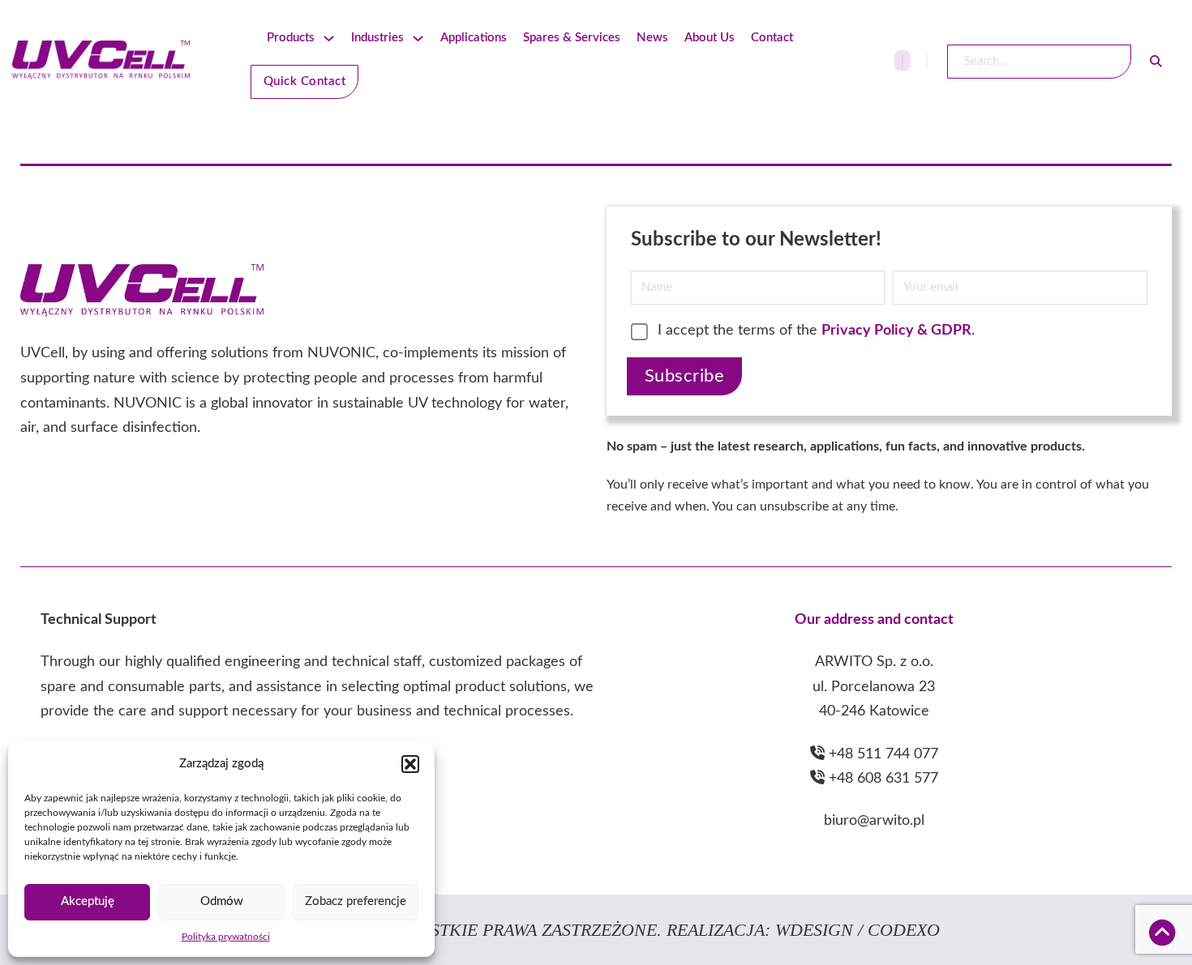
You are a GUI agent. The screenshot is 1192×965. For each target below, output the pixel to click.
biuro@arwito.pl (874, 820)
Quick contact (305, 81)
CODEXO (904, 930)
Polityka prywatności (226, 937)
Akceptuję (87, 901)
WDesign (816, 930)
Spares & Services (571, 38)
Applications (473, 38)
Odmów (221, 901)
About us (709, 38)
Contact (772, 38)
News (652, 38)
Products (291, 38)
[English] (902, 60)
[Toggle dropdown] (329, 38)
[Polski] (927, 60)
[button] (410, 764)
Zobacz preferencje (355, 901)
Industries (377, 38)
